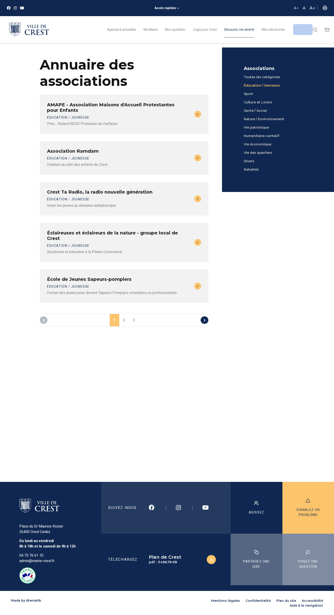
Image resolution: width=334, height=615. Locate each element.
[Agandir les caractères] (312, 8)
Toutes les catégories (262, 77)
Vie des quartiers (258, 153)
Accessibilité (312, 601)
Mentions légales (225, 601)
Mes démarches (273, 29)
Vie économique (257, 144)
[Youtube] (22, 8)
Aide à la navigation (306, 605)
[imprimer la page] (325, 8)
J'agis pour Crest (205, 29)
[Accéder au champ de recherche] (315, 29)
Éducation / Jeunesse (262, 85)
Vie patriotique (256, 127)
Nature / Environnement (264, 119)
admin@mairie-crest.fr (37, 561)
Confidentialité (258, 601)
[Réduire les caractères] (296, 8)
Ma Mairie (151, 29)
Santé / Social (255, 111)
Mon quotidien (175, 29)
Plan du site (286, 601)
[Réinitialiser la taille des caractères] (304, 8)
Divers (249, 161)
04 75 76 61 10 (31, 555)
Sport (248, 94)
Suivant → (204, 320)
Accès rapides (165, 8)
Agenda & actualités (121, 29)
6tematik (33, 600)
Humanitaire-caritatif (261, 136)
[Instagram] (15, 8)
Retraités (251, 169)
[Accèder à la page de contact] (327, 29)
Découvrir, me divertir (239, 29)
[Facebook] (8, 8)
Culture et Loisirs (258, 102)
